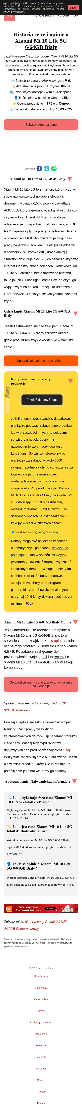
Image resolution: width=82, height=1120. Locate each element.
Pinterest (41, 1045)
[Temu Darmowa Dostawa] (41, 908)
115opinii (54, 641)
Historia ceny (41, 976)
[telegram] (47, 169)
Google (41, 1080)
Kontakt (41, 1011)
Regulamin (41, 1034)
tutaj (66, 750)
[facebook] (39, 169)
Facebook (41, 1068)
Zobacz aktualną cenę (41, 124)
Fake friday (41, 988)
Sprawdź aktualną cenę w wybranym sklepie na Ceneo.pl (41, 684)
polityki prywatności (13, 11)
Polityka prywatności (41, 1022)
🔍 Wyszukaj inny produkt (52, 15)
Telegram (41, 1057)
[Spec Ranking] (9, 15)
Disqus (41, 1103)
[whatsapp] (54, 169)
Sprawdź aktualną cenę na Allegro (41, 360)
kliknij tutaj (52, 532)
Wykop (41, 1091)
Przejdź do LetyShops (42, 399)
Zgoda (73, 7)
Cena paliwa (41, 999)
